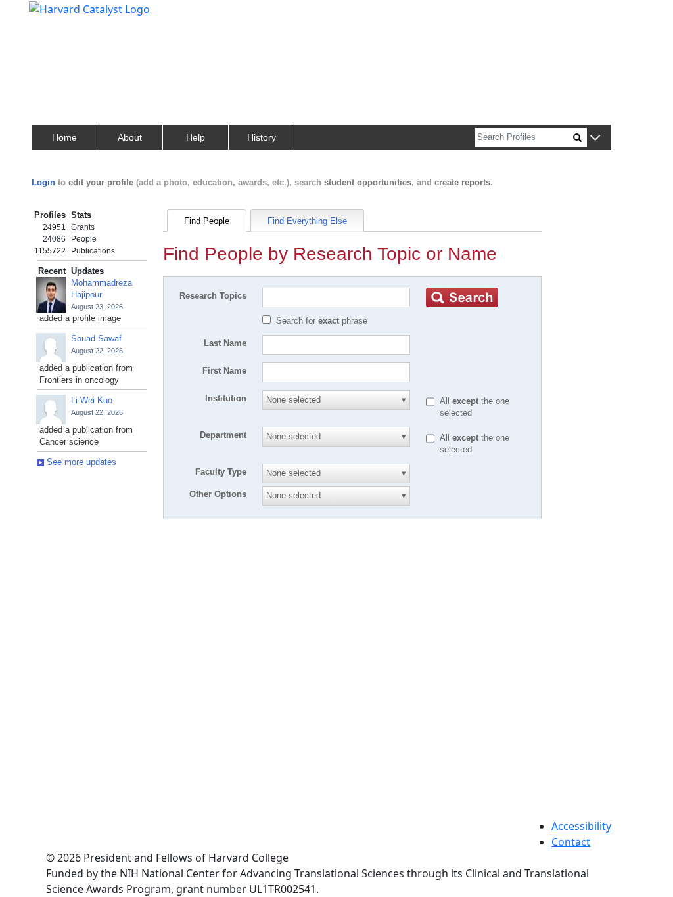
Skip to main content (55, 16)
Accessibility (581, 826)
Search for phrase (321, 321)
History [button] (261, 137)
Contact (570, 842)
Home (64, 137)
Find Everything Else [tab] (307, 221)
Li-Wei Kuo (91, 400)
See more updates (80, 462)
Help (195, 137)
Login (43, 182)
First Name (224, 371)
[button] (595, 138)
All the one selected (474, 407)
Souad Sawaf (96, 338)
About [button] (130, 137)
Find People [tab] (206, 221)
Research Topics (212, 296)
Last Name (225, 343)
